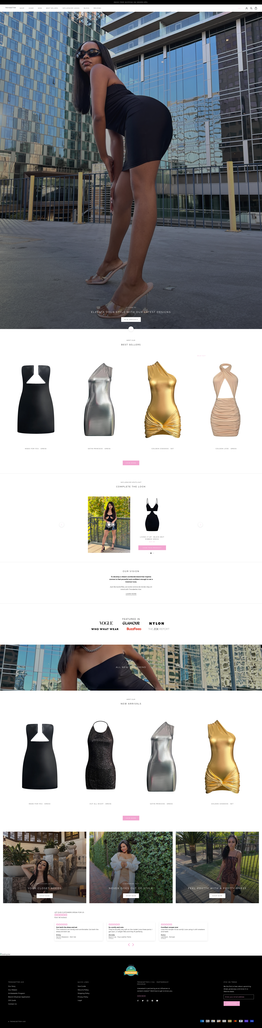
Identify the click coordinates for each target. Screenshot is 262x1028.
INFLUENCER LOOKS (70, 8)
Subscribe (232, 1003)
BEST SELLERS (52, 8)
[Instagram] (147, 1000)
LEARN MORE (131, 594)
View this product (152, 548)
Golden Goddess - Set (163, 448)
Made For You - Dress (36, 448)
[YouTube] (157, 1000)
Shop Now (45, 896)
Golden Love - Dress (226, 448)
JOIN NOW (141, 996)
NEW (40, 8)
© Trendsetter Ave (17, 1021)
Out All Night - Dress (100, 804)
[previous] (61, 524)
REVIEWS (97, 8)
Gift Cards (12, 1000)
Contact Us (12, 1004)
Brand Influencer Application (19, 997)
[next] (200, 524)
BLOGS (86, 8)
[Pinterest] (152, 1000)
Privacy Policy (83, 997)
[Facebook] (138, 1000)
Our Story (11, 986)
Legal (80, 1000)
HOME (31, 8)
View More (131, 463)
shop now (131, 896)
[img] (132, 915)
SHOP (22, 8)
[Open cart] (256, 8)
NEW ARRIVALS (131, 319)
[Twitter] (142, 1000)
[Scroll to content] (131, 329)
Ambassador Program (16, 993)
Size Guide (82, 986)
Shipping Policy (83, 993)
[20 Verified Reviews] (131, 980)
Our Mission (12, 990)
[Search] (251, 8)
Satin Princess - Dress (99, 448)
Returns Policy (83, 990)
